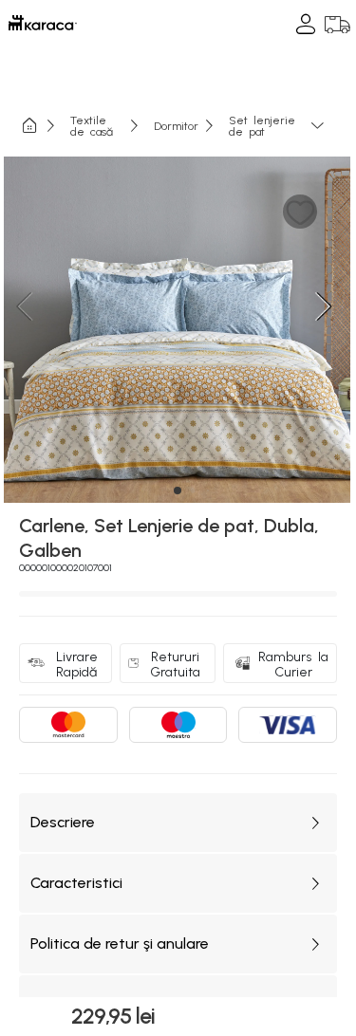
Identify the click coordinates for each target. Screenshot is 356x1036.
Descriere (62, 822)
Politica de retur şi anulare (119, 943)
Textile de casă (91, 125)
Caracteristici (76, 883)
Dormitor (176, 125)
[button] (300, 212)
